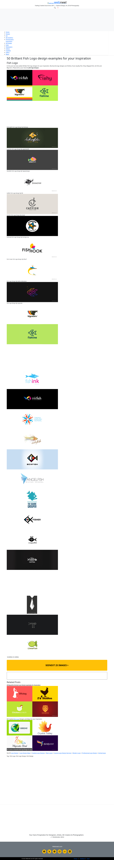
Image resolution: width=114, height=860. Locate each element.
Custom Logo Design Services (62, 753)
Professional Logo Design (89, 753)
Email (88, 858)
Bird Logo (16, 719)
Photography (10, 39)
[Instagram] (59, 851)
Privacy (75, 858)
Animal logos (102, 753)
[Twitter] (49, 851)
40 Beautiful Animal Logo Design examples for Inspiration (23, 685)
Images (9, 43)
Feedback (82, 858)
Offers (8, 52)
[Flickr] (65, 851)
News (7, 54)
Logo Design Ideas (25, 753)
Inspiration (9, 41)
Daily (7, 45)
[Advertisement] (57, 20)
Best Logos (49, 753)
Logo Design (14, 753)
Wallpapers (9, 47)
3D (9, 37)
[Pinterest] (54, 851)
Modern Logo (77, 753)
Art (7, 36)
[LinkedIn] (70, 851)
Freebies (8, 50)
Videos (8, 49)
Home (7, 32)
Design (8, 34)
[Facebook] (44, 851)
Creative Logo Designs (38, 753)
